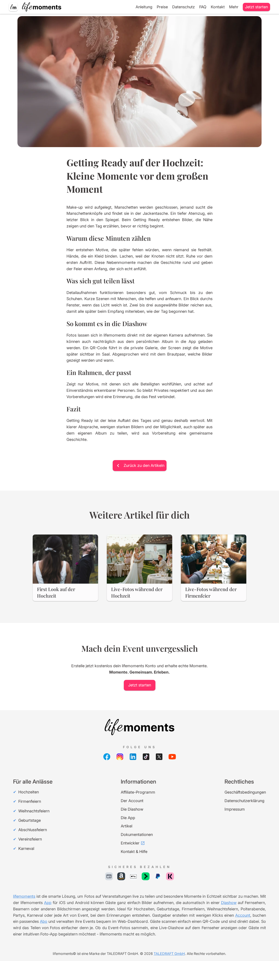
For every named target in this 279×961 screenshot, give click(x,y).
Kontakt (218, 7)
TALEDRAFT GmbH (169, 953)
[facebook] (106, 756)
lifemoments (24, 896)
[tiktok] (146, 756)
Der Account (132, 800)
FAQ (202, 7)
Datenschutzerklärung (244, 800)
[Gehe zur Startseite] (139, 727)
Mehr (233, 7)
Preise (162, 7)
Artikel (126, 826)
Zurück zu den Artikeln (144, 465)
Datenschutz (183, 7)
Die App (128, 817)
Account (242, 915)
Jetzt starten (256, 7)
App (47, 902)
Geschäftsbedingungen (245, 792)
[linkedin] (133, 756)
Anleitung (144, 7)
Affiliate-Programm (138, 792)
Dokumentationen (137, 834)
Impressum (235, 809)
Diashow (228, 902)
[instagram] (120, 756)
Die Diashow (132, 809)
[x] (159, 756)
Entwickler (130, 843)
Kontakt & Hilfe (134, 851)
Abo (43, 921)
